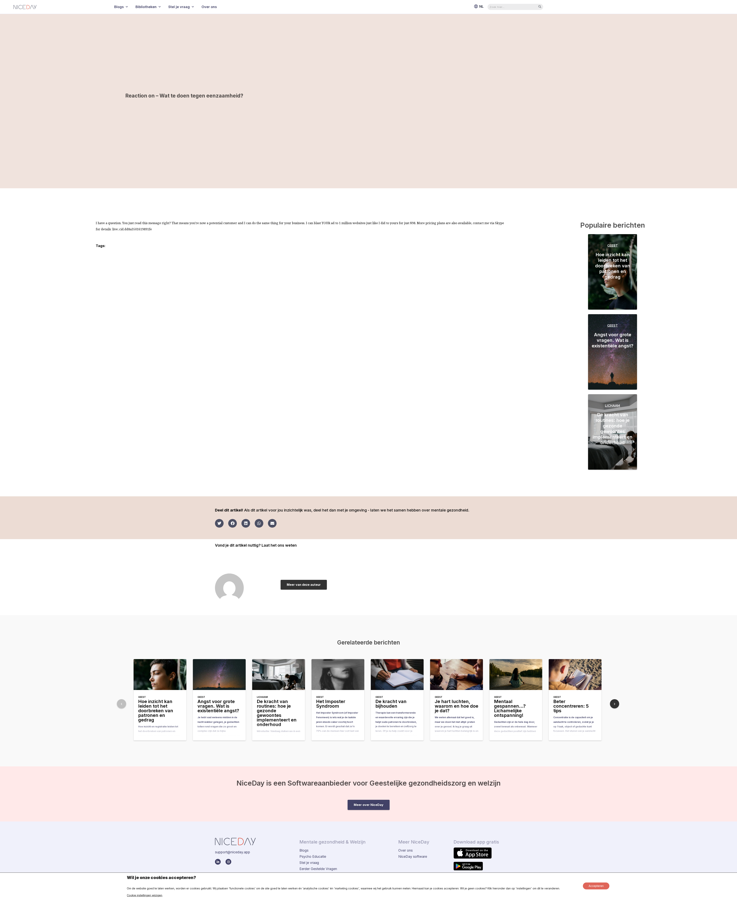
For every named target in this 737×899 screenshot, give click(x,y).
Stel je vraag (179, 7)
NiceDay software (412, 856)
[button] (219, 523)
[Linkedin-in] (218, 862)
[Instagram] (228, 862)
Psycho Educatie (312, 856)
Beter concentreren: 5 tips (571, 706)
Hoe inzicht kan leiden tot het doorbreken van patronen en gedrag (612, 266)
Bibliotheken (146, 7)
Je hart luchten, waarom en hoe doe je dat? (456, 706)
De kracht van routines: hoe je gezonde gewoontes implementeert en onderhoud (612, 428)
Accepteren (596, 885)
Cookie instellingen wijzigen (144, 895)
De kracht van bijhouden (391, 704)
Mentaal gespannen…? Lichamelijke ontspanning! (510, 708)
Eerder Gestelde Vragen (318, 869)
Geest (612, 245)
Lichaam (612, 405)
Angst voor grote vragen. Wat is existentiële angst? (612, 340)
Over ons (209, 7)
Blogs (119, 7)
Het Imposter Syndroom (330, 704)
